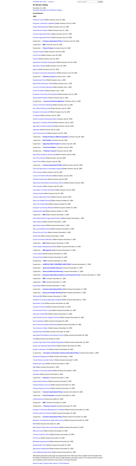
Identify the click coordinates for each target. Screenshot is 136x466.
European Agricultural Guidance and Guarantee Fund (61, 275)
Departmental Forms (39, 80)
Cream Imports (37, 254)
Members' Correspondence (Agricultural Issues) (48, 420)
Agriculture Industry (39, 66)
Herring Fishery (38, 257)
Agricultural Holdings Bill (41, 448)
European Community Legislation (44, 23)
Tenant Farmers (48, 48)
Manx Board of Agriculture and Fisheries (46, 427)
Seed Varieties (37, 186)
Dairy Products (38, 222)
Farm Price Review (39, 158)
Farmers (35, 59)
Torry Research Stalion (40, 30)
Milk (44, 44)
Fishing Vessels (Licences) (42, 385)
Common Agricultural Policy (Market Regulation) (48, 342)
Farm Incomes (37, 172)
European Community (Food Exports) (45, 94)
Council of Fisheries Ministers (42, 87)
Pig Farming (47, 140)
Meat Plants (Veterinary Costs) (43, 83)
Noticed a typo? (38, 463)
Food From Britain (39, 90)
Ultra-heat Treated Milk (40, 314)
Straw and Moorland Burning (53, 271)
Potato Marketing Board (40, 27)
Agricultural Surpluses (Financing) (44, 154)
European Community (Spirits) (43, 370)
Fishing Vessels (38, 193)
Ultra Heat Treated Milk (40, 204)
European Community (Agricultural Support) (47, 300)
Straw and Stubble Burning (42, 200)
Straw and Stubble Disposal (52, 268)
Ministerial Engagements (41, 356)
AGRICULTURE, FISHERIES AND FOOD (56, 264)
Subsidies (36, 129)
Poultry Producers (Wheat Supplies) (55, 137)
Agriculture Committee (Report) (43, 122)
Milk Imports (47, 250)
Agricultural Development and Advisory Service (48, 183)
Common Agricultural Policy (42, 34)
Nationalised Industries (40, 98)
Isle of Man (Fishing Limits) (41, 108)
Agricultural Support (39, 225)
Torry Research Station (40, 328)
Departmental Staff (39, 211)
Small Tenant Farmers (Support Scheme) (46, 317)
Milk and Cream (38, 431)
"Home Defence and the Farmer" (43, 360)
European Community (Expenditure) (44, 73)
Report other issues (50, 463)
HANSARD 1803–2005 (39, 1)
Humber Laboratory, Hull (41, 349)
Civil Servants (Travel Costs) (42, 310)
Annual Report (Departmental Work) (44, 246)
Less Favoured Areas (40, 133)
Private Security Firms (40, 232)
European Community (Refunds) (43, 207)
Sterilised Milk (37, 296)
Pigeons (35, 69)
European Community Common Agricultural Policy (61, 353)
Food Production (49, 395)
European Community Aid (41, 112)
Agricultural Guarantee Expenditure (44, 62)
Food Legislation (38, 321)
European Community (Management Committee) (49, 409)
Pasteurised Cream (39, 363)
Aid (34, 339)
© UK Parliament (63, 463)
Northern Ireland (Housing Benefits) (44, 119)
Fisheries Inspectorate (40, 179)
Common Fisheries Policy (41, 434)
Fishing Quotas (38, 399)
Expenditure (37, 285)
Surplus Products (38, 52)
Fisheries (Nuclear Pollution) (42, 413)
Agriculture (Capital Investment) (43, 126)
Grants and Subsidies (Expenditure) (44, 346)
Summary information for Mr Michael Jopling (47, 10)
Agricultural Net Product (51, 144)
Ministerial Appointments (41, 441)
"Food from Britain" (49, 147)
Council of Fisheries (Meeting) (43, 105)
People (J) (51, 1)
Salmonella (36, 236)
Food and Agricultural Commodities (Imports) (47, 168)
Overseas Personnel (39, 307)
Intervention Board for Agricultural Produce (47, 218)
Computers (36, 115)
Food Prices (37, 55)
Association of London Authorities (44, 190)
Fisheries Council (38, 20)
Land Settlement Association (42, 452)
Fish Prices (36, 438)
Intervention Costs (39, 303)
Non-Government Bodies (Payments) (45, 324)
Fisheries (46, 378)
